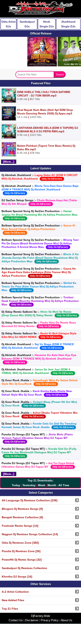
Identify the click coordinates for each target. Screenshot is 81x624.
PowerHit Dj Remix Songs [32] (22, 559)
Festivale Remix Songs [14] (20, 525)
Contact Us (16, 620)
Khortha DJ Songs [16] (17, 576)
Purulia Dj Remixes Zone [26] (21, 551)
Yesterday (29, 485)
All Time (63, 485)
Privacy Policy (49, 620)
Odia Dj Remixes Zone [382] (20, 542)
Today (16, 485)
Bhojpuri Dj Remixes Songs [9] (22, 508)
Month (52, 485)
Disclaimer (31, 620)
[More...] (8, 161)
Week (41, 485)
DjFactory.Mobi (40, 616)
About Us (66, 620)
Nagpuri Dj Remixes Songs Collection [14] (30, 534)
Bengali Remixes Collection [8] (22, 517)
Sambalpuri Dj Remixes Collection (24, 568)
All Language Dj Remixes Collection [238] (29, 500)
